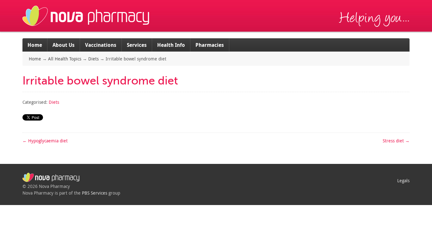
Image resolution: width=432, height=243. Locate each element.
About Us (63, 44)
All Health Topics (64, 59)
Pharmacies (209, 44)
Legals (403, 181)
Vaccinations (100, 44)
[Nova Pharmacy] (86, 28)
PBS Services (94, 193)
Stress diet (396, 141)
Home (35, 44)
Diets (93, 59)
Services (137, 44)
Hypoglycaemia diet (45, 141)
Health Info (171, 44)
